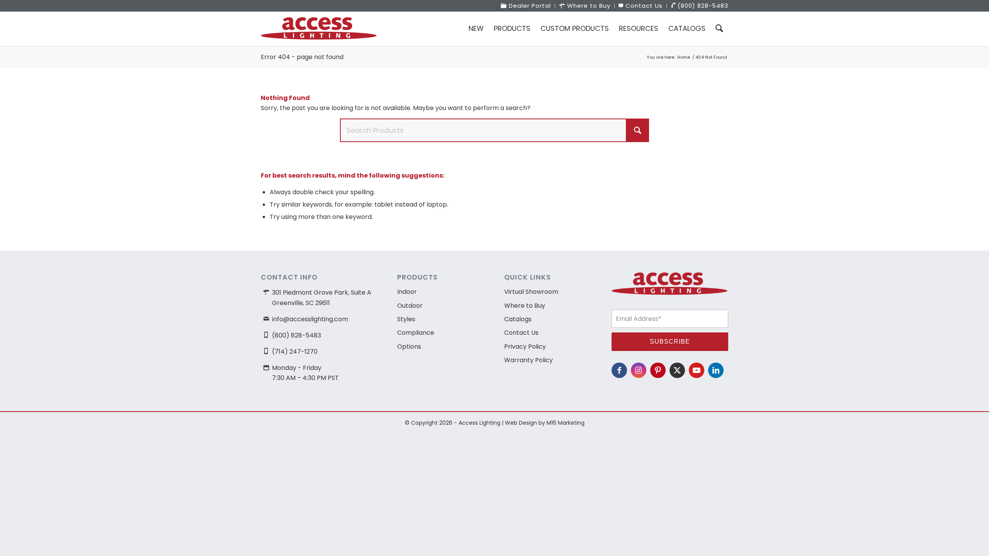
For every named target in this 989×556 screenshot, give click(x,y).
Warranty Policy (528, 360)
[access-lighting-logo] (319, 28)
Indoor (407, 291)
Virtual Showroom (531, 291)
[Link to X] (677, 370)
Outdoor (410, 305)
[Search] (719, 28)
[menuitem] (526, 6)
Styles (406, 319)
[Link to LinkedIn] (716, 370)
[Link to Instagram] (638, 370)
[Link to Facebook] (619, 370)
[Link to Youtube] (696, 370)
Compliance (415, 332)
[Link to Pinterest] (658, 370)
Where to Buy (524, 305)
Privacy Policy (525, 346)
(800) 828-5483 (296, 335)
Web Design (521, 423)
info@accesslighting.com (310, 319)
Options (409, 346)
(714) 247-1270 (295, 351)
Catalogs (518, 319)
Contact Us (521, 332)
